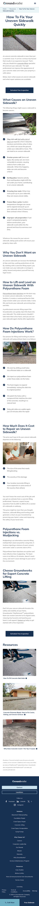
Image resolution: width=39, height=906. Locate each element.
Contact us (21, 620)
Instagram (20, 805)
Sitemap (34, 891)
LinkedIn (22, 801)
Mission (19, 851)
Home (5, 9)
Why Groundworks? (20, 857)
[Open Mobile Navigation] (35, 3)
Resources (13, 9)
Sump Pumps (20, 832)
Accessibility (26, 891)
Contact (19, 787)
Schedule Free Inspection (19, 90)
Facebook (12, 801)
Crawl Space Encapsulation (19, 828)
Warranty (19, 854)
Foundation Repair (19, 818)
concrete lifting (22, 63)
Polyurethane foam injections (13, 293)
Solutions (19, 811)
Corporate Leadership (19, 844)
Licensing (19, 886)
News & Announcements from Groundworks (19, 876)
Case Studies (20, 870)
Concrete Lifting (19, 825)
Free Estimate (29, 902)
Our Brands (19, 847)
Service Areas (19, 880)
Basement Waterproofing (19, 815)
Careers (19, 841)
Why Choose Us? (19, 837)
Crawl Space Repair (19, 821)
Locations (19, 792)
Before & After (19, 873)
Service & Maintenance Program (19, 861)
